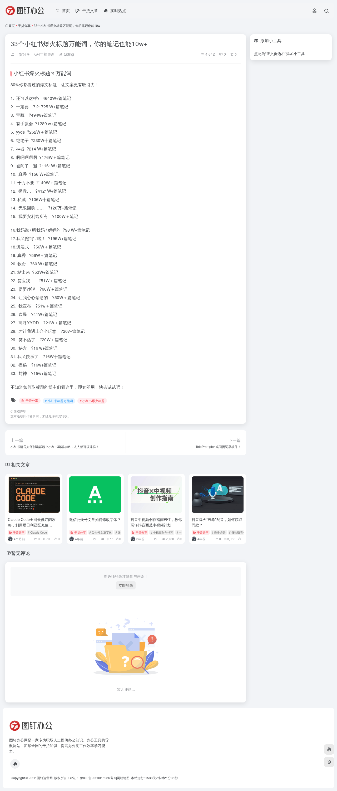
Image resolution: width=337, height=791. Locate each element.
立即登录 (125, 585)
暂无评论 (20, 552)
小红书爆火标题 (31, 73)
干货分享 (24, 25)
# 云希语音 (219, 532)
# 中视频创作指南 (162, 532)
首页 (11, 25)
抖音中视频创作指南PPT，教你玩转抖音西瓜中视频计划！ (156, 522)
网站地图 (123, 777)
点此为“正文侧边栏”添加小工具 (279, 53)
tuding (68, 54)
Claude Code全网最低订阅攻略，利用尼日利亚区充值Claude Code (32, 525)
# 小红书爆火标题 (92, 400)
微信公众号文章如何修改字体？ (95, 519)
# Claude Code (37, 532)
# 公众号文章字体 (100, 532)
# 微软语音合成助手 (242, 532)
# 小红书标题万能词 (59, 400)
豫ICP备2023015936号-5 (98, 777)
